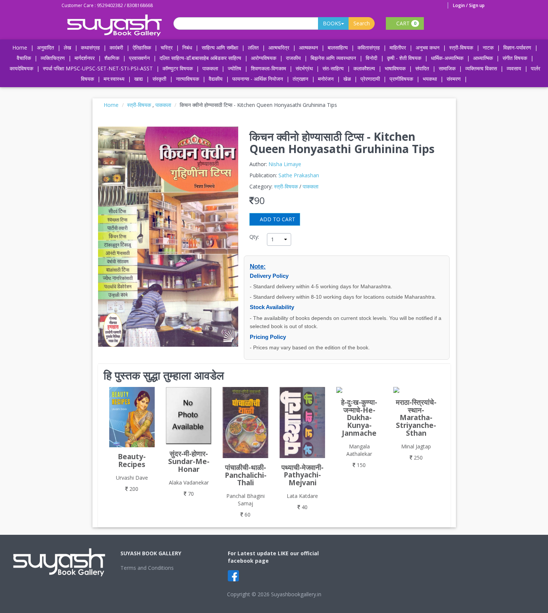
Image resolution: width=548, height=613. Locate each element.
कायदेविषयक (21, 68)
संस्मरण (454, 78)
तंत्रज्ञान (300, 78)
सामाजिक (447, 68)
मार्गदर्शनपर (85, 57)
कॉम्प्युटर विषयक (178, 68)
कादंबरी (116, 47)
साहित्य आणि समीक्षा (220, 47)
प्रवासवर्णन (139, 57)
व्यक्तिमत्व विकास (481, 68)
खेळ (347, 78)
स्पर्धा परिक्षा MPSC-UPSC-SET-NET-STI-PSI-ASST (98, 68)
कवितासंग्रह (369, 47)
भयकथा (430, 78)
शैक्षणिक (111, 57)
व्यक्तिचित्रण (53, 57)
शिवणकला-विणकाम (269, 68)
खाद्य (138, 78)
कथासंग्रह (90, 47)
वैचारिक (24, 57)
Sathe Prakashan (298, 175)
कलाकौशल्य (364, 68)
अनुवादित (45, 47)
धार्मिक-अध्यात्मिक (447, 57)
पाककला (210, 68)
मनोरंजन (326, 78)
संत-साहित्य (333, 68)
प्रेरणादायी (370, 78)
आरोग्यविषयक (263, 57)
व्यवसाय (514, 68)
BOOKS (332, 23)
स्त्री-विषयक (461, 47)
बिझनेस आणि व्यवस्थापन (333, 57)
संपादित (422, 68)
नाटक (488, 47)
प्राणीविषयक (401, 78)
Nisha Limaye (284, 164)
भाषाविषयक (395, 68)
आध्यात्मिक (483, 57)
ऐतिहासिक (142, 47)
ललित (253, 47)
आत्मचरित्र (278, 47)
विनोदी (371, 57)
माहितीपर (398, 47)
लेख (67, 47)
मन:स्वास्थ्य (114, 78)
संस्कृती (159, 78)
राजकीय (293, 57)
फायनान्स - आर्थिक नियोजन (257, 78)
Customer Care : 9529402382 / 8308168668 (107, 5)
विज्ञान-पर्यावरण (517, 47)
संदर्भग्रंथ (304, 68)
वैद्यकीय (216, 78)
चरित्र (167, 47)
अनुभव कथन (428, 47)
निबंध (187, 47)
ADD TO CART (276, 219)
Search (361, 23)
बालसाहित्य (338, 47)
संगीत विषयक (515, 57)
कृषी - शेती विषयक (404, 57)
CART (405, 23)
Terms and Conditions (147, 567)
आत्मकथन (308, 47)
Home (19, 47)
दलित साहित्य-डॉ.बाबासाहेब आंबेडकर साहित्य (200, 57)
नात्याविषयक (187, 78)
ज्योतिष (234, 68)
